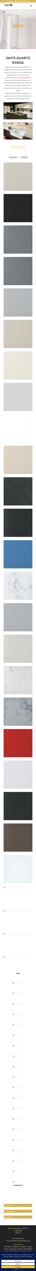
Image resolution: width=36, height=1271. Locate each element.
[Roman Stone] (18, 1171)
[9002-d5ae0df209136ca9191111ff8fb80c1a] (18, 911)
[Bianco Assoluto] (18, 442)
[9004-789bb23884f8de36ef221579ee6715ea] (18, 957)
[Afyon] (18, 473)
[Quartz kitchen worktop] (18, 139)
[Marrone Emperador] (18, 1130)
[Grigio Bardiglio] (18, 725)
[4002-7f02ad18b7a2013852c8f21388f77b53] (18, 887)
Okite (8, 75)
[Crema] (18, 379)
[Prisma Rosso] (18, 757)
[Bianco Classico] (18, 410)
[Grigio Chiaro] (18, 316)
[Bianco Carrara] (18, 599)
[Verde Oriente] (18, 505)
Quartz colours (24, 77)
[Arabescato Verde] (18, 694)
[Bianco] (18, 1046)
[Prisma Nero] (18, 820)
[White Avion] (18, 883)
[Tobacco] (18, 1182)
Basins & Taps (8, 1217)
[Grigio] (18, 631)
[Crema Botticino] (18, 662)
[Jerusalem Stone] (18, 1119)
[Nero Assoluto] (18, 222)
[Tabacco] (18, 851)
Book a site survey (9, 1211)
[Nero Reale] (18, 536)
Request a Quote (18, 147)
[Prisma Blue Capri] (18, 568)
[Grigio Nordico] (18, 1098)
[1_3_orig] (18, 119)
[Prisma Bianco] (18, 788)
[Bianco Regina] (18, 1035)
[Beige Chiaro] (18, 190)
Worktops (7, 1205)
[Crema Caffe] (18, 348)
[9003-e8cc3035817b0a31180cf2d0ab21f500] (18, 934)
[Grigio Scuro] (18, 253)
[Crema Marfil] (18, 1067)
